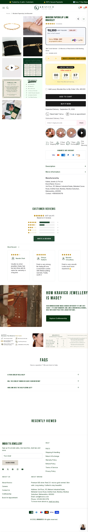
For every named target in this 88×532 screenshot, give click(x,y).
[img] (15, 255)
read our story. (54, 501)
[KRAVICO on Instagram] (18, 469)
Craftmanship (6, 494)
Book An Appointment (9, 498)
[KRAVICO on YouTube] (23, 469)
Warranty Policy (51, 460)
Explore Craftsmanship (58, 318)
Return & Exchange (52, 456)
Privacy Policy (51, 471)
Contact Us (6, 490)
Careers (5, 486)
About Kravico (7, 482)
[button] (50, 24)
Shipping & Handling (53, 452)
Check (81, 123)
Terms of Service (52, 467)
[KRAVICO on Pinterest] (13, 469)
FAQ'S (48, 448)
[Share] (78, 19)
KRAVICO (40, 519)
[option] (11, 25)
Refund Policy (50, 464)
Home (8, 13)
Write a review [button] (44, 239)
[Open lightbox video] (50, 132)
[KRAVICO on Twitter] (8, 469)
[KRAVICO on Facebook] (3, 469)
